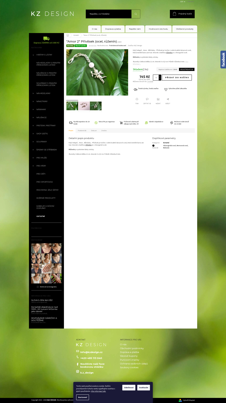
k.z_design (86, 372)
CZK (181, 2)
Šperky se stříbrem (46, 150)
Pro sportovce (44, 182)
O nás (123, 344)
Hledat (134, 14)
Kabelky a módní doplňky (45, 207)
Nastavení (82, 397)
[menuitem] (94, 29)
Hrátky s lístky (44, 55)
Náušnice (41, 117)
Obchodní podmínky (132, 348)
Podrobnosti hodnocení (117, 46)
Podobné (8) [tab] (82, 130)
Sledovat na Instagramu (48, 287)
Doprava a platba (129, 352)
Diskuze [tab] (94, 130)
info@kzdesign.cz (91, 352)
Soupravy (41, 142)
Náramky (41, 109)
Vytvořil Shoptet (189, 400)
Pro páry (41, 166)
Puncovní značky (129, 359)
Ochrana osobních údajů (134, 363)
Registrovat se (186, 69)
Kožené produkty (45, 198)
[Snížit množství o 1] (160, 79)
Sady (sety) (42, 133)
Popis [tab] (71, 130)
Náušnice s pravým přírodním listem (46, 74)
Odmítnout (129, 387)
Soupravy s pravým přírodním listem (46, 84)
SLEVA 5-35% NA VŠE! (42, 300)
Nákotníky (41, 101)
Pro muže (41, 158)
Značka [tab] (104, 130)
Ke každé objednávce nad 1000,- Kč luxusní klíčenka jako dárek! (44, 309)
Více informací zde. (98, 391)
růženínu (169, 52)
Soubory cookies (129, 367)
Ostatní (40, 216)
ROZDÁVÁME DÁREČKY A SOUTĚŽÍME (44, 319)
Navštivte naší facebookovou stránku (92, 365)
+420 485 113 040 (91, 358)
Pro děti (40, 174)
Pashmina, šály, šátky (47, 190)
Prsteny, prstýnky (46, 125)
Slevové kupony (128, 356)
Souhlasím (143, 387)
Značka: (135, 45)
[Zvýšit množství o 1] (160, 76)
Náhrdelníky (43, 93)
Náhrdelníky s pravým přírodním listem (48, 64)
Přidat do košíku (177, 77)
